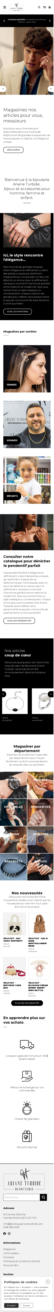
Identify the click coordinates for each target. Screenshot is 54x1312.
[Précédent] (3, 89)
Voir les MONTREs (17, 311)
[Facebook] (4, 1233)
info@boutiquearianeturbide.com (23, 1224)
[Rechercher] (43, 1197)
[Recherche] (39, 7)
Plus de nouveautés (27, 1003)
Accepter (11, 1305)
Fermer (26, 1305)
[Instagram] (9, 1233)
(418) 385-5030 (11, 1227)
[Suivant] (51, 89)
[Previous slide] (4, 20)
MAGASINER (13, 146)
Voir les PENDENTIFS (19, 621)
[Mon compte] (49, 7)
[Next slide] (50, 20)
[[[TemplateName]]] (15, 704)
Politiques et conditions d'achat (21, 1261)
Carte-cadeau (11, 1253)
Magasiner (9, 1249)
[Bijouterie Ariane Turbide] (27, 368)
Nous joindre (10, 1265)
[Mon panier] (44, 7)
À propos (8, 1257)
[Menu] (4, 7)
